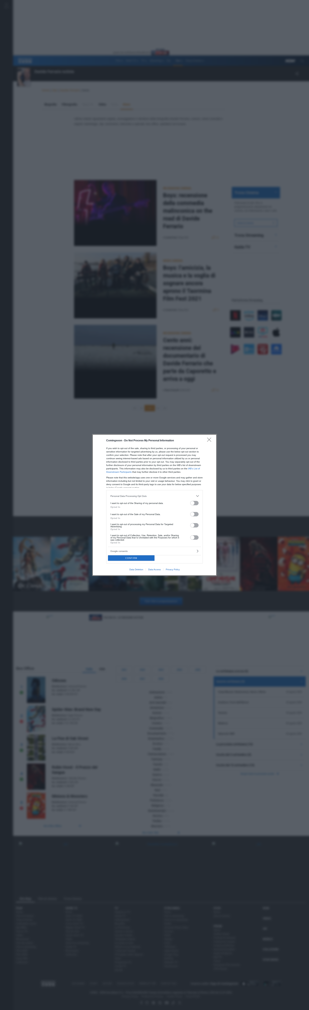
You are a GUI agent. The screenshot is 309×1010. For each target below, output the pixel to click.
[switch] (194, 503)
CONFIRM (131, 558)
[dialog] (154, 505)
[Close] (210, 441)
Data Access (154, 569)
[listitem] (154, 496)
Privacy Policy (173, 569)
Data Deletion (136, 569)
